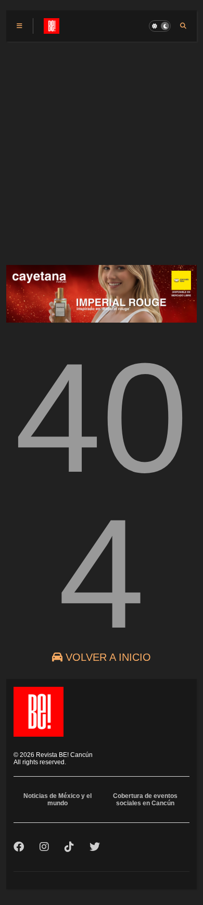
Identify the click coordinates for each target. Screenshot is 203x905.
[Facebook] (19, 847)
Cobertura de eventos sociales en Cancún (145, 799)
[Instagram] (44, 847)
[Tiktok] (69, 847)
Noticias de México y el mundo (57, 799)
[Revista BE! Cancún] (51, 29)
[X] (95, 847)
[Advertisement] (101, 148)
